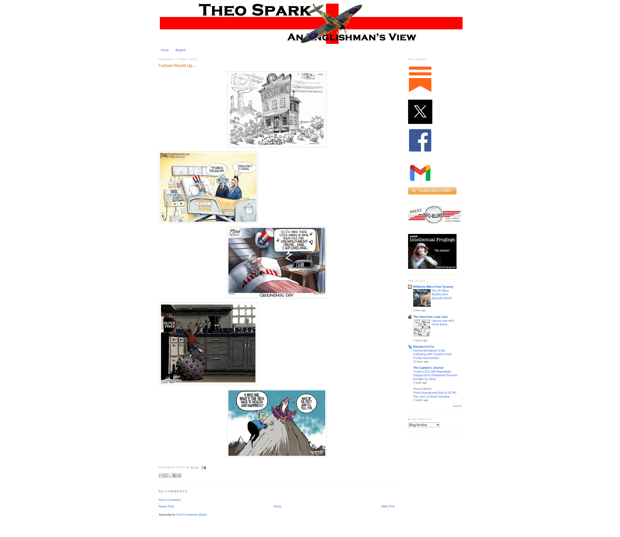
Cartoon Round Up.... (178, 65)
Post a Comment (169, 500)
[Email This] (160, 475)
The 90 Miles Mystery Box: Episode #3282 (442, 294)
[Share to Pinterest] (179, 475)
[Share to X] (170, 475)
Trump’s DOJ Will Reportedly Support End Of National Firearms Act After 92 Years (435, 375)
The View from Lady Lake (430, 317)
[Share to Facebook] (174, 475)
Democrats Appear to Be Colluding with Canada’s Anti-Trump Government (432, 354)
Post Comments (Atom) (192, 514)
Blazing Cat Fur (423, 346)
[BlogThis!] (165, 475)
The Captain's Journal (428, 367)
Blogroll (181, 50)
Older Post (388, 506)
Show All (457, 406)
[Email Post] (203, 467)
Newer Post (166, 506)
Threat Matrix (422, 389)
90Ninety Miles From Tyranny (433, 287)
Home (165, 50)
